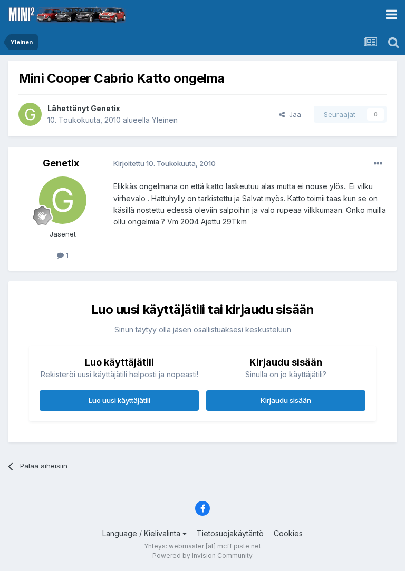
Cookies (288, 533)
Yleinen (165, 119)
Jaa (293, 114)
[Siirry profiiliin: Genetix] (30, 114)
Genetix (105, 108)
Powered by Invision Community (202, 555)
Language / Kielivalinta (142, 533)
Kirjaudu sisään (286, 400)
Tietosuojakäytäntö (230, 533)
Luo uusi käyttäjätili (119, 400)
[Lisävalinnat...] (378, 163)
